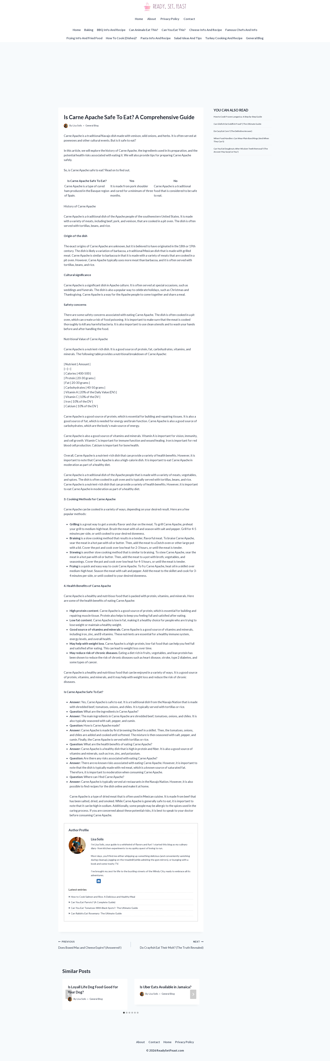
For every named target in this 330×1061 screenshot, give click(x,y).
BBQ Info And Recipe (111, 30)
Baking (88, 30)
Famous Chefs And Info (241, 30)
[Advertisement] (165, 68)
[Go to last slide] (68, 994)
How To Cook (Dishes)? (121, 38)
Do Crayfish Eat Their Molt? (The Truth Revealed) (171, 944)
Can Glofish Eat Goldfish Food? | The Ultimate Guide (237, 124)
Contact (189, 19)
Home (139, 19)
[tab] (124, 1013)
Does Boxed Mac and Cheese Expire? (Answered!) (90, 944)
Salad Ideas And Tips (188, 38)
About (151, 19)
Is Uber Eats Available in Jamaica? (165, 987)
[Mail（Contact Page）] (99, 881)
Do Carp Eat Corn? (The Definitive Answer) (233, 131)
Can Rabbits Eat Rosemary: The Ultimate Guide (96, 913)
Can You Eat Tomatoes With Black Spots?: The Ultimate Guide (104, 907)
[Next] (193, 994)
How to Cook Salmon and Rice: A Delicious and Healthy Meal (103, 896)
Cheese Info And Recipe (205, 30)
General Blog (254, 38)
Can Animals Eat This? (143, 30)
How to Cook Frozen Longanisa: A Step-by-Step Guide (238, 116)
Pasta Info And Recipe (156, 38)
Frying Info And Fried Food (84, 38)
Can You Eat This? (174, 30)
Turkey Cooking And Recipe (224, 38)
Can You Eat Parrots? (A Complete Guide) (93, 902)
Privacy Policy (170, 19)
